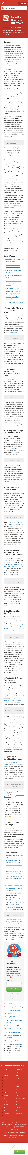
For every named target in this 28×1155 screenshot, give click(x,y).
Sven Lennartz (18, 1124)
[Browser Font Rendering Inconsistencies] (14, 710)
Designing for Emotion (12, 860)
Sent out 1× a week (15, 994)
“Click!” (17, 219)
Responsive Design (20, 1098)
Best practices (19, 1069)
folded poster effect (18, 450)
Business (5, 1072)
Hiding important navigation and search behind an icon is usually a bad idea (14, 71)
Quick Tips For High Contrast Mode (14, 276)
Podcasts (18, 1138)
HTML (17, 1086)
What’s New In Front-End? (13, 1010)
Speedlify (12, 389)
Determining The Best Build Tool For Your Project (15, 260)
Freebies (5, 1086)
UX (4, 1110)
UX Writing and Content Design (15, 1007)
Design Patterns (7, 1081)
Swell (14, 1127)
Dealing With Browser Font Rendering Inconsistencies (13, 293)
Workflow (6, 1116)
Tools (17, 1104)
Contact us (12, 1132)
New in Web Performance (13, 1032)
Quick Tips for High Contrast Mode (13, 523)
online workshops (16, 839)
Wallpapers (6, 1113)
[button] (25, 8)
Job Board (14, 1138)
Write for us (6, 1132)
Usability (18, 1107)
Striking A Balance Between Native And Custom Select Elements (13, 283)
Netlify (17, 1126)
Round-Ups (6, 1101)
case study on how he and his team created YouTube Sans (13, 627)
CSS (17, 1075)
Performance (6, 1095)
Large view (8, 155)
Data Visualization (8, 1078)
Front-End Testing (11, 893)
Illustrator (6, 1089)
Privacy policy (5, 1135)
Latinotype (16, 1129)
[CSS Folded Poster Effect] (14, 460)
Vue (17, 1110)
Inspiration (18, 1089)
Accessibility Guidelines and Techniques (13, 1036)
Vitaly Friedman (10, 1124)
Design (17, 1078)
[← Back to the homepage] (3, 3)
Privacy (17, 1095)
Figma (17, 1084)
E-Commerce (6, 1084)
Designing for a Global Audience (14, 871)
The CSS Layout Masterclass (13, 902)
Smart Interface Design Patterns (14, 876)
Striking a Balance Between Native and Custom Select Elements (13, 565)
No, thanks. (7, 1151)
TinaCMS (22, 1126)
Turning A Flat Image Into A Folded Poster (13, 271)
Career (17, 1072)
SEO (17, 1101)
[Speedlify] (14, 397)
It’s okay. (19, 1151)
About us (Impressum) (20, 1132)
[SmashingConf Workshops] (14, 787)
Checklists (6, 1075)
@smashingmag (12, 250)
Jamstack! (8, 898)
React (5, 1098)
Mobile (17, 1092)
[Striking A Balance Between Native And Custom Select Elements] (14, 581)
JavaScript (6, 1092)
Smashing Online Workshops (14, 919)
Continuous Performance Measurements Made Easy (13, 266)
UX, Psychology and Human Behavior (14, 1021)
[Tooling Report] (14, 338)
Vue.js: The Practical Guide (13, 907)
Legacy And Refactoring (12, 1025)
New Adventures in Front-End (14, 1029)
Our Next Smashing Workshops (14, 302)
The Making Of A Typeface (13, 288)
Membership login (13, 1135)
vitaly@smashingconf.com (11, 933)
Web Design (19, 1113)
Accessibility (9, 1013)
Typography (6, 1104)
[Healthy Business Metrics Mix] (14, 142)
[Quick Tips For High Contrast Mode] (14, 517)
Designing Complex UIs (12, 1041)
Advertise (9, 1138)
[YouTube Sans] (14, 636)
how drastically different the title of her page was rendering (13, 699)
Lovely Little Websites (12, 1017)
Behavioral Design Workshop (14, 865)
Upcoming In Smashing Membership (12, 298)
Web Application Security (13, 888)
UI (4, 1107)
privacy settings (11, 1148)
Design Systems (10, 855)
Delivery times (21, 1135)
